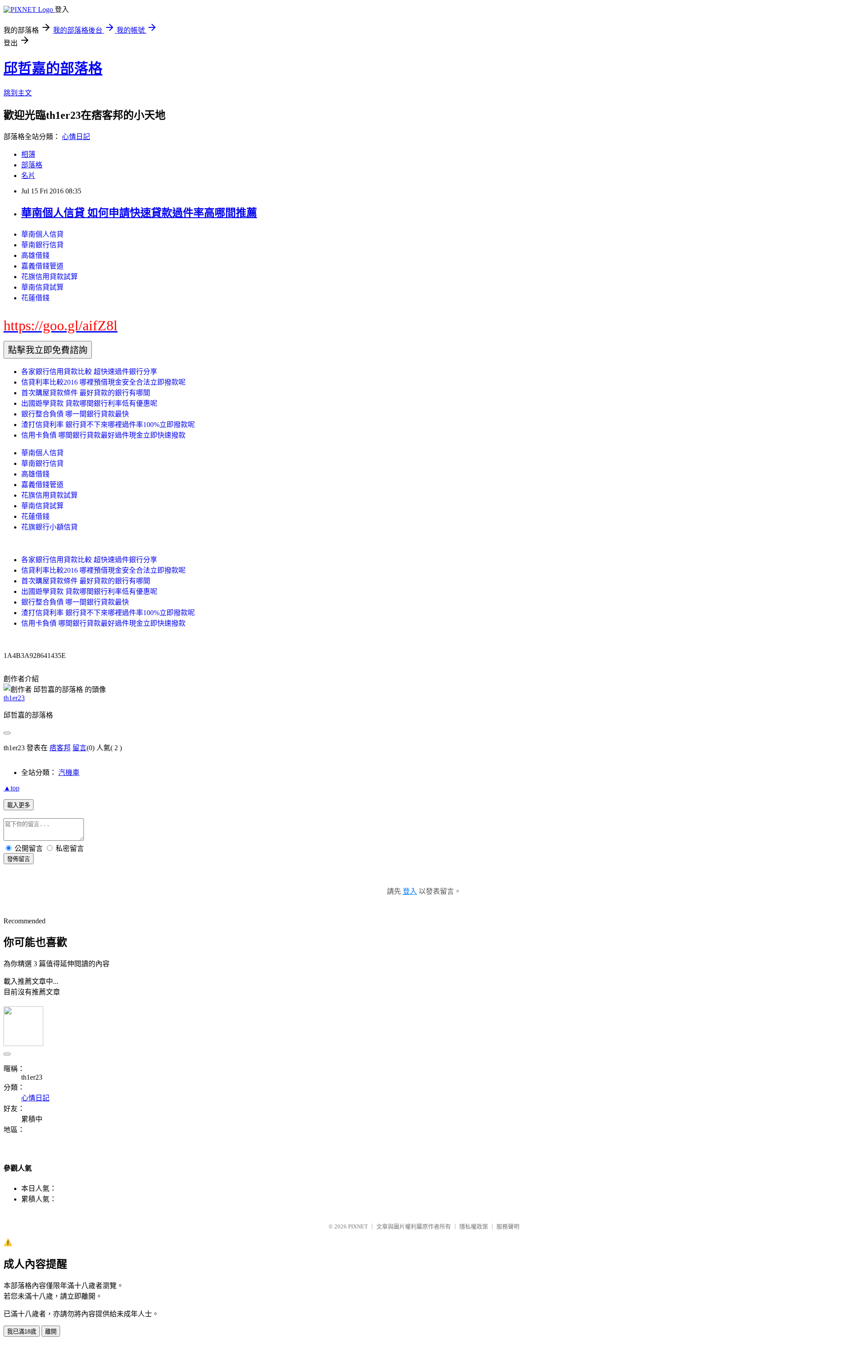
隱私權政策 (473, 1226)
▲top (11, 788)
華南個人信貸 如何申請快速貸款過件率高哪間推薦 (139, 213)
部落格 (31, 165)
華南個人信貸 (42, 234)
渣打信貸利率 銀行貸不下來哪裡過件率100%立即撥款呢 (108, 424)
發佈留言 (18, 859)
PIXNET (358, 1226)
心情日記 (76, 136)
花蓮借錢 (35, 298)
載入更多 (18, 805)
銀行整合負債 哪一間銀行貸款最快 (75, 414)
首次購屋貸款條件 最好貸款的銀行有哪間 (85, 393)
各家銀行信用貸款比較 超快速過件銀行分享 (89, 371)
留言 (79, 748)
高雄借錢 (35, 255)
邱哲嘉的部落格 (53, 68)
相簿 (28, 154)
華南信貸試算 (42, 287)
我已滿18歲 (21, 1331)
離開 (51, 1331)
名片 (28, 175)
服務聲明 (507, 1226)
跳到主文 (18, 93)
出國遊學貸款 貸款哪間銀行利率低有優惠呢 (89, 403)
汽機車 (69, 772)
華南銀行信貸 (42, 245)
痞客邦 (60, 748)
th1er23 (14, 698)
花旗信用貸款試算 (49, 276)
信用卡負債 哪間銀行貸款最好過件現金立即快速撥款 (103, 435)
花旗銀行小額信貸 (49, 527)
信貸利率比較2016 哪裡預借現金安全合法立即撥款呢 (103, 382)
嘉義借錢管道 (42, 266)
